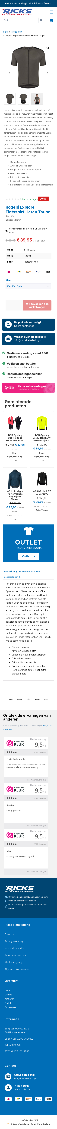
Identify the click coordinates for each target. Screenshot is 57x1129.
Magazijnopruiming (14, 457)
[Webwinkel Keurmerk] (28, 387)
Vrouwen (44, 510)
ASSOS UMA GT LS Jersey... (42, 492)
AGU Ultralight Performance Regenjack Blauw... (15, 495)
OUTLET (28, 542)
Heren (18, 220)
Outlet (15, 460)
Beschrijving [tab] (10, 571)
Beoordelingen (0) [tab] (12, 577)
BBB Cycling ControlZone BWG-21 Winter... (15, 438)
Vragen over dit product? (30, 336)
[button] (48, 48)
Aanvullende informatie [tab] (29, 571)
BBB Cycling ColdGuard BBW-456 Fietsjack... (42, 438)
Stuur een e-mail (24, 1074)
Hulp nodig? (22, 1085)
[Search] (41, 20)
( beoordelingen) (29, 199)
